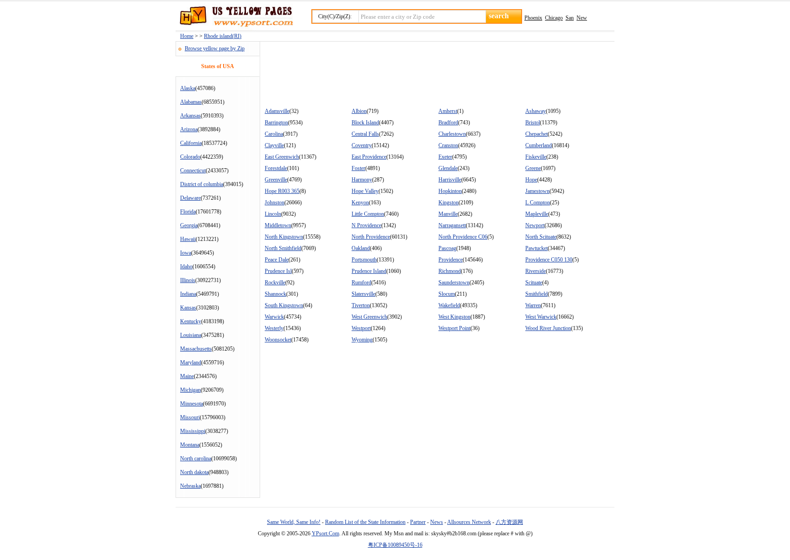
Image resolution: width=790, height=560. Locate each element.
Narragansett (452, 225)
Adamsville (277, 111)
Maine (187, 376)
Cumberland (538, 145)
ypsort (234, 17)
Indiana (188, 294)
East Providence (369, 157)
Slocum (446, 294)
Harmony (362, 179)
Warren (533, 305)
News (436, 522)
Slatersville (363, 294)
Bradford (448, 122)
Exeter (445, 157)
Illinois (187, 280)
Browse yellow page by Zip (215, 48)
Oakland (361, 248)
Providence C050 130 (548, 259)
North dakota (194, 472)
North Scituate (540, 237)
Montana (189, 445)
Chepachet (536, 134)
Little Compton (368, 214)
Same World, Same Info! (293, 522)
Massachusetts (196, 349)
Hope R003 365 (282, 191)
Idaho (186, 266)
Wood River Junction (548, 328)
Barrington (276, 122)
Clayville (274, 145)
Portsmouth (364, 259)
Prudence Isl (278, 271)
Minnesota (191, 403)
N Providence (366, 225)
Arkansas (190, 115)
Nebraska (190, 486)
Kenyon (360, 202)
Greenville (276, 179)
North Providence (371, 237)
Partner (418, 522)
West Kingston (454, 317)
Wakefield (449, 305)
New (581, 18)
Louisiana (190, 335)
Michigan (190, 390)
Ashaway (535, 111)
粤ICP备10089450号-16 (395, 545)
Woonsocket (278, 339)
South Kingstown (284, 305)
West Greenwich (369, 317)
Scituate (533, 282)
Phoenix (533, 18)
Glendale (448, 168)
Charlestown (452, 134)
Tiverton (361, 305)
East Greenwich (282, 157)
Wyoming (362, 339)
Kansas (188, 307)
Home (186, 36)
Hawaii (188, 239)
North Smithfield (283, 248)
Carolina (274, 134)
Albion (359, 111)
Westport (361, 328)
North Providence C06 (462, 237)
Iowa (185, 253)
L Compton (537, 202)
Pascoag (447, 248)
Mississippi (192, 431)
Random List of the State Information (365, 522)
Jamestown (537, 191)
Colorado (190, 157)
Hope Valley (365, 191)
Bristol (532, 122)
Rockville (275, 282)
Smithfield (536, 294)
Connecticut (193, 170)
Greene (533, 168)
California (191, 143)
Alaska (187, 88)
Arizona (189, 129)
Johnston (274, 202)
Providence (450, 259)
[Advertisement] (426, 71)
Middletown (278, 225)
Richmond (449, 271)
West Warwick (540, 317)
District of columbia (201, 184)
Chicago (554, 18)
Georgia (189, 225)
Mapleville (536, 214)
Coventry (362, 145)
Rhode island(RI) (222, 36)
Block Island (365, 122)
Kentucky (190, 321)
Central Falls (365, 134)
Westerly (274, 328)
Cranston (448, 145)
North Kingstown (284, 237)
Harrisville (449, 179)
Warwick (274, 317)
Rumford (361, 282)
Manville (448, 214)
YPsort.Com (325, 533)
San (570, 18)
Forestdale (276, 168)
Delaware (190, 198)
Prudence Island (369, 271)
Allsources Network (469, 522)
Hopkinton (450, 191)
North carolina (195, 458)
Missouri (190, 417)
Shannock (275, 294)
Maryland (190, 362)
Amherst (447, 111)
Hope (531, 179)
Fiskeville (535, 157)
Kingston (448, 202)
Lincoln (273, 214)
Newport (534, 225)
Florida (188, 211)
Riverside (535, 271)
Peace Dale (276, 259)
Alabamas (191, 102)
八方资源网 (509, 522)
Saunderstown (454, 282)
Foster (358, 168)
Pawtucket (536, 248)
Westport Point (454, 328)
